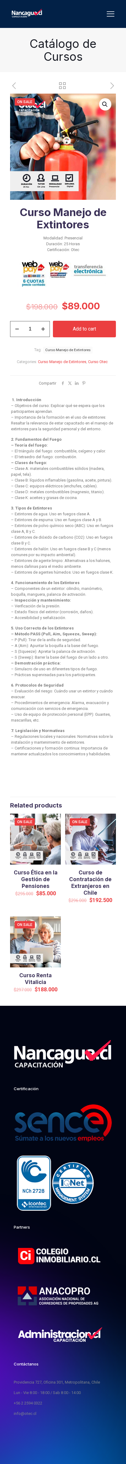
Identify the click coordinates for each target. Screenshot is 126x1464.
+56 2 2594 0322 (28, 1403)
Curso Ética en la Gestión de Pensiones (35, 879)
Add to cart (84, 329)
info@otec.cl (25, 1413)
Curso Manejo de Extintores (62, 361)
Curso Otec (98, 361)
